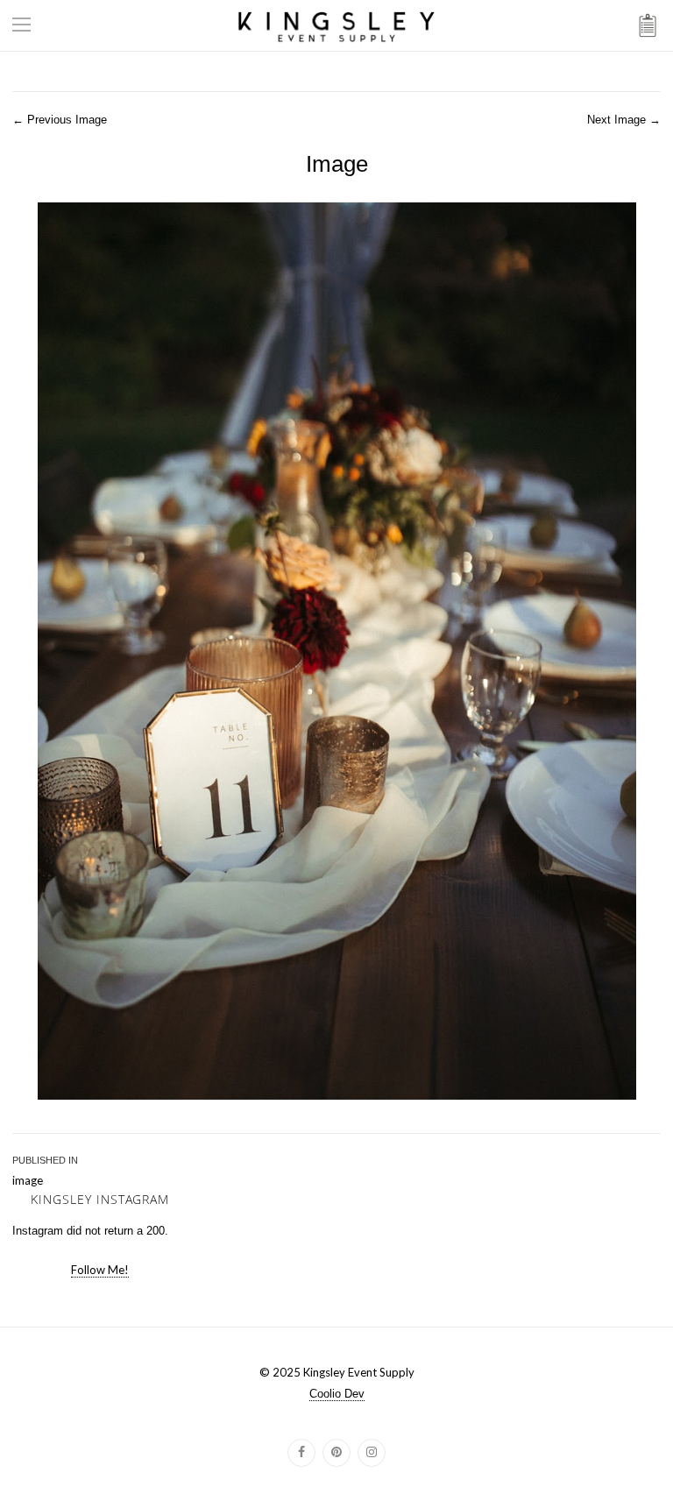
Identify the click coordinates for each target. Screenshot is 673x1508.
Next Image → (624, 119)
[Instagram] (372, 1453)
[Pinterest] (336, 1453)
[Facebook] (301, 1453)
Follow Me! (100, 1270)
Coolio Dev (337, 1393)
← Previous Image (59, 119)
